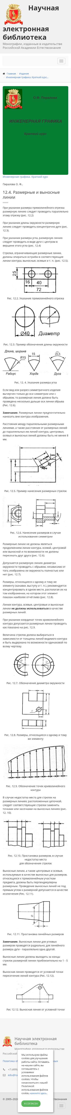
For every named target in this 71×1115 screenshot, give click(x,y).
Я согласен (31, 1103)
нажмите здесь (38, 1093)
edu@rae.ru (15, 1075)
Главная (11, 73)
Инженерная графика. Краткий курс (25, 176)
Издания (24, 73)
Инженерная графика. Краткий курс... (27, 77)
